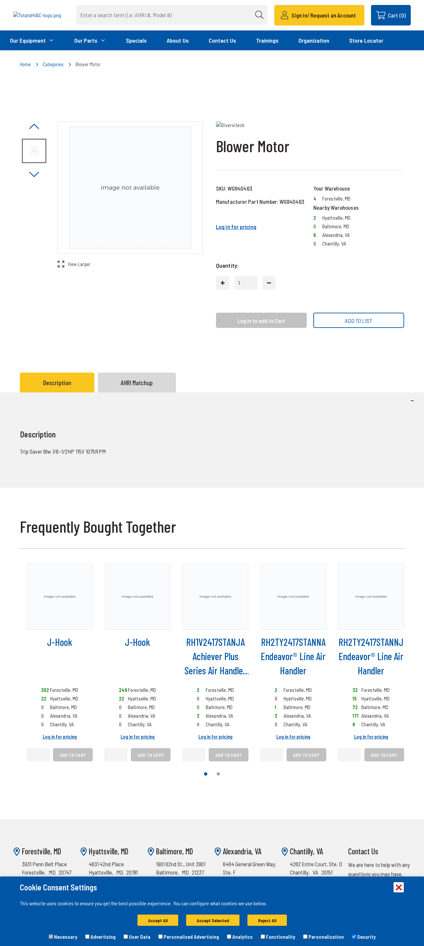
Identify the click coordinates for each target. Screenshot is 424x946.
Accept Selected (213, 920)
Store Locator (366, 40)
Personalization (325, 936)
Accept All (158, 920)
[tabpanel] (212, 439)
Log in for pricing (236, 226)
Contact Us (222, 40)
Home (25, 64)
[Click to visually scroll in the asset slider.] (34, 126)
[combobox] (172, 15)
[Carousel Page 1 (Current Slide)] (205, 774)
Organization (313, 40)
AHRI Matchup (137, 382)
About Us (178, 40)
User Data (139, 936)
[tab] (59, 382)
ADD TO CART (73, 755)
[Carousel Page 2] (218, 774)
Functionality (280, 936)
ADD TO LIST (358, 320)
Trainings (267, 40)
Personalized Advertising (191, 936)
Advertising (102, 936)
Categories (53, 64)
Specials (136, 40)
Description (57, 382)
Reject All (267, 920)
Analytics (242, 936)
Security (366, 936)
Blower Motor (88, 64)
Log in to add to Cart (261, 320)
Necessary (65, 936)
